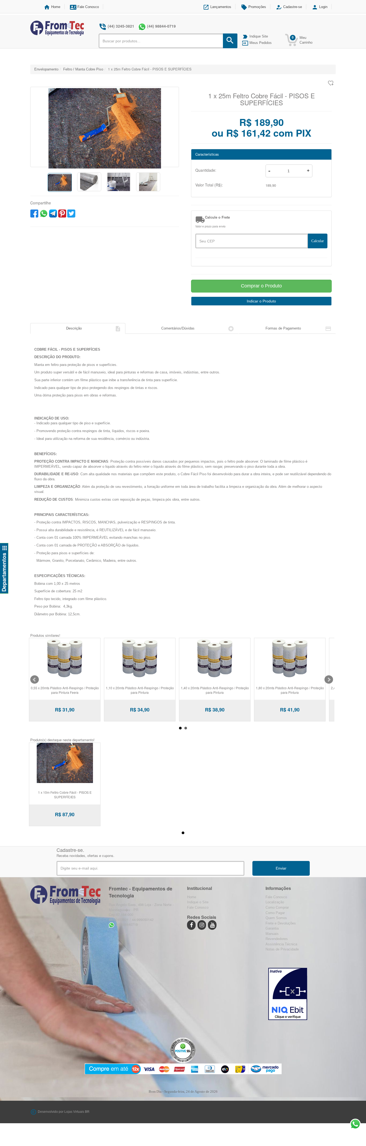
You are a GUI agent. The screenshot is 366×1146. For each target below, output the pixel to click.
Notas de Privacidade (282, 949)
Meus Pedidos (257, 43)
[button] (42, 127)
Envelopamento (46, 69)
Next (328, 679)
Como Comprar (277, 907)
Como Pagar (275, 913)
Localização (275, 902)
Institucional (199, 888)
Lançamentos (217, 6)
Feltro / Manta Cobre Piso (83, 69)
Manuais (272, 934)
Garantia (272, 928)
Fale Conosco (84, 6)
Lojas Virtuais (74, 1112)
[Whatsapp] (142, 27)
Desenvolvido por (51, 1112)
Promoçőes (253, 6)
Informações (278, 888)
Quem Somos (276, 918)
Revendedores (277, 939)
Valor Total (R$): (209, 185)
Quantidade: (205, 170)
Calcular (317, 241)
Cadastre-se (289, 6)
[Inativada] (287, 993)
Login (319, 6)
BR (87, 1112)
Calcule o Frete (217, 217)
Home (52, 6)
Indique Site (255, 36)
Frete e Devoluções (281, 923)
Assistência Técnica (281, 944)
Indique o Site (197, 902)
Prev (34, 679)
